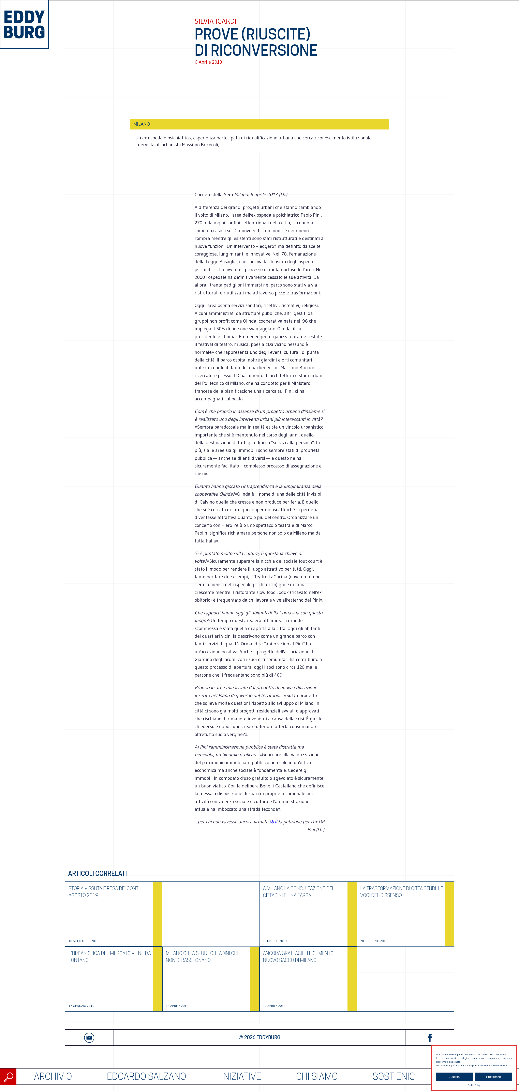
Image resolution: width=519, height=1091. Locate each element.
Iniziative (241, 1076)
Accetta (454, 1077)
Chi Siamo (317, 1076)
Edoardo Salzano (146, 1076)
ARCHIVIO (53, 1076)
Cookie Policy (474, 1085)
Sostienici (395, 1076)
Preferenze (493, 1077)
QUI (273, 822)
